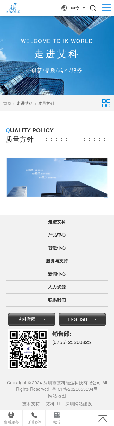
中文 (75, 8)
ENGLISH (77, 319)
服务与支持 (57, 260)
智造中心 (57, 247)
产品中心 (57, 234)
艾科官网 (26, 319)
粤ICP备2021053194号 (75, 389)
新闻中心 (57, 273)
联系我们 (57, 299)
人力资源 (57, 286)
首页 (7, 103)
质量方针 (46, 103)
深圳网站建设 (78, 403)
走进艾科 (24, 103)
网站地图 (57, 395)
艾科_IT (53, 403)
